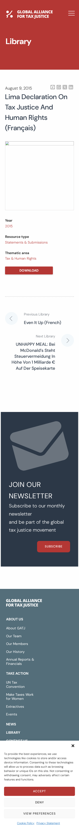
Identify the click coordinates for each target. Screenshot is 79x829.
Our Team (13, 636)
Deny (39, 802)
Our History (15, 651)
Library (16, 57)
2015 (9, 226)
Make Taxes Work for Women (20, 696)
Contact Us (21, 69)
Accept (39, 791)
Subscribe (54, 546)
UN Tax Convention (15, 684)
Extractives (15, 706)
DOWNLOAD (28, 270)
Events (11, 714)
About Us (14, 619)
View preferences (39, 814)
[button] (73, 746)
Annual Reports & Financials (20, 661)
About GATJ (15, 628)
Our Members (17, 644)
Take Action (17, 673)
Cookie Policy (25, 823)
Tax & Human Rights (20, 258)
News (14, 45)
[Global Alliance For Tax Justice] (24, 604)
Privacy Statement (48, 823)
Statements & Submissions (26, 242)
